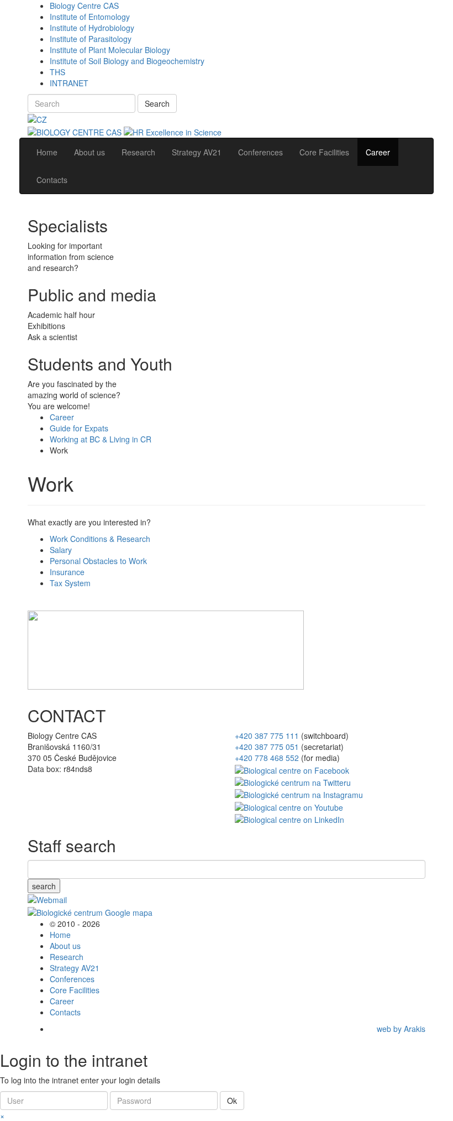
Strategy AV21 (74, 967)
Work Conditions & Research (100, 538)
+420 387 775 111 (267, 735)
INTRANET (69, 82)
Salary (61, 549)
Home (60, 934)
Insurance (67, 571)
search (44, 885)
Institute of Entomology (90, 16)
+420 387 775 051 (267, 746)
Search (157, 103)
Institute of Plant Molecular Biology (110, 49)
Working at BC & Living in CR (100, 439)
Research (66, 956)
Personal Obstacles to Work (98, 560)
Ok (232, 1100)
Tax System (70, 582)
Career (62, 417)
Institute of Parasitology (90, 38)
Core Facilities (74, 989)
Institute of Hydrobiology (92, 27)
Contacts (65, 1012)
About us (65, 945)
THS (57, 71)
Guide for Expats (79, 428)
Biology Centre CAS (84, 5)
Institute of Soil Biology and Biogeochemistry (127, 60)
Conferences (72, 978)
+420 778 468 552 (267, 757)
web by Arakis (401, 1028)
